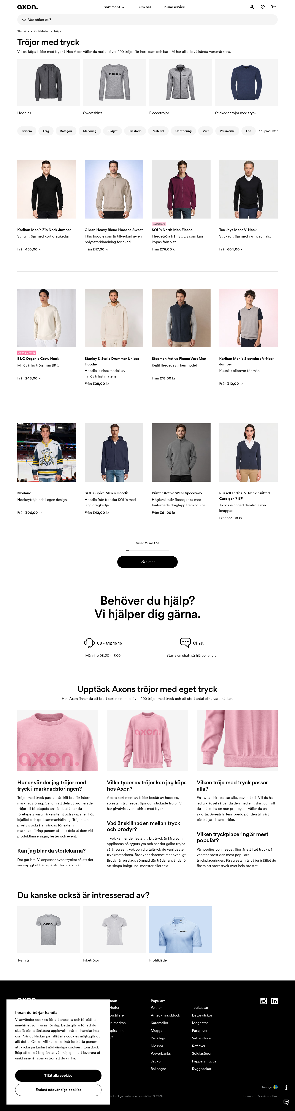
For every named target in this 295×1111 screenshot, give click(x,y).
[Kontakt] (286, 1087)
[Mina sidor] (251, 7)
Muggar (157, 1030)
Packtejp (158, 1038)
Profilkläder (41, 31)
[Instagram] (263, 1002)
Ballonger (158, 1068)
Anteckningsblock (165, 1015)
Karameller (159, 1022)
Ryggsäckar (201, 1068)
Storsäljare (115, 1015)
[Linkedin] (274, 1002)
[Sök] (22, 19)
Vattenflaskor (203, 1038)
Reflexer (198, 1045)
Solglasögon (202, 1053)
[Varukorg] (273, 7)
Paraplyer (200, 1030)
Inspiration (115, 1030)
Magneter (200, 1022)
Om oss (145, 7)
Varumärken (116, 1022)
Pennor (156, 1007)
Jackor (156, 1061)
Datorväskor (202, 1015)
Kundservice (174, 7)
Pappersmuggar (205, 1061)
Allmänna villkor (268, 1096)
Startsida (23, 31)
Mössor (157, 1045)
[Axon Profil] (27, 7)
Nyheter (112, 1007)
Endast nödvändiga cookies (58, 1089)
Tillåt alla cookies (58, 1075)
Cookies (248, 1096)
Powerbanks (161, 1053)
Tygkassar (200, 1007)
